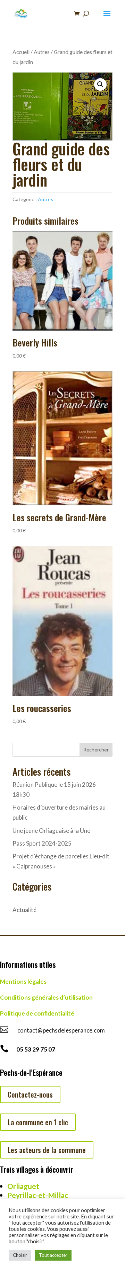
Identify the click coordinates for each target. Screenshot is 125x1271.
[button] (100, 84)
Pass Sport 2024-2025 (42, 843)
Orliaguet (23, 1186)
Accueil (21, 52)
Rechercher (96, 749)
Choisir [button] (20, 1255)
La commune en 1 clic (38, 1122)
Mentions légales (23, 981)
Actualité (24, 909)
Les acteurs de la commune (47, 1150)
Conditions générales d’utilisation (46, 997)
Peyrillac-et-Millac (37, 1195)
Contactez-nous (30, 1094)
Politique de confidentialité (37, 1013)
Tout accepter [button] (53, 1255)
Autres (42, 52)
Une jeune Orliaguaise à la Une (51, 830)
